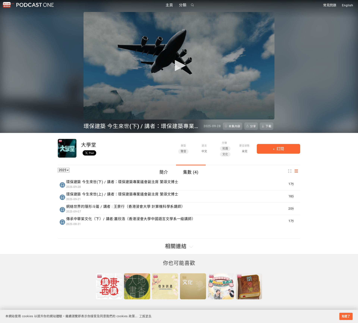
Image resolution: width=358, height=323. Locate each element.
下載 (268, 126)
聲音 (183, 151)
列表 (297, 171)
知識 (225, 148)
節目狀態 (244, 145)
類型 (183, 145)
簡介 (163, 172)
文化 (225, 154)
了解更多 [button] (145, 316)
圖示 (291, 171)
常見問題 (329, 5)
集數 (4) (191, 172)
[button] (179, 65)
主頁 (169, 5)
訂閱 (280, 149)
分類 (182, 5)
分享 (253, 126)
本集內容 (234, 126)
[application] (179, 65)
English (347, 5)
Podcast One (35, 5)
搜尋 (192, 5)
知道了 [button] (346, 316)
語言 (204, 145)
